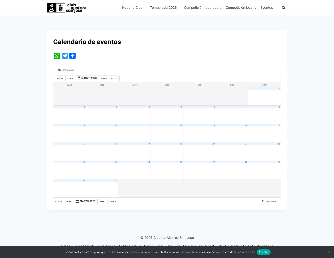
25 (148, 162)
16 (84, 143)
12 (181, 125)
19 (181, 143)
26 (181, 162)
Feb (70, 78)
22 (279, 143)
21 (246, 143)
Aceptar (264, 252)
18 (148, 143)
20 (213, 143)
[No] (329, 252)
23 (84, 162)
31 (116, 180)
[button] (269, 201)
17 (116, 143)
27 (213, 162)
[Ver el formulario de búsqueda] (283, 7)
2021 (113, 78)
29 (279, 162)
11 (148, 125)
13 (213, 125)
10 (116, 125)
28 (246, 162)
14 (246, 125)
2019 (61, 78)
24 (116, 162)
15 (279, 125)
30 (84, 180)
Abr (103, 78)
